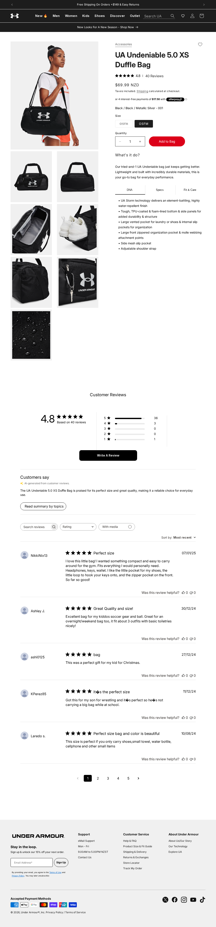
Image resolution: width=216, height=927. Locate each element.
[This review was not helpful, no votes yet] (191, 592)
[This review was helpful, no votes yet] (183, 592)
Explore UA (175, 851)
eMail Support (86, 840)
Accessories (123, 44)
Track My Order (132, 868)
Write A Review (108, 455)
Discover (117, 16)
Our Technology (178, 846)
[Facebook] (175, 900)
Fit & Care (190, 189)
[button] (201, 16)
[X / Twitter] (165, 900)
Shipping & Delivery (135, 851)
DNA (129, 189)
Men (56, 16)
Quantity (121, 133)
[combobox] (159, 14)
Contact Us (84, 857)
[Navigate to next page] (138, 778)
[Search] (172, 16)
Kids (85, 16)
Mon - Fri (83, 846)
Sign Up (61, 862)
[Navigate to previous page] (78, 778)
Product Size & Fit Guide (137, 846)
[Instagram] (184, 900)
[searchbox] (35, 526)
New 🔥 (41, 16)
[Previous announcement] (12, 5)
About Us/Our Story (180, 840)
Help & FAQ (129, 840)
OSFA (126, 125)
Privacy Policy (18, 876)
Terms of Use (55, 872)
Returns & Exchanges (135, 857)
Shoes (99, 16)
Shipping (142, 91)
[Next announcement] (204, 5)
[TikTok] (202, 900)
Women (71, 16)
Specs (160, 189)
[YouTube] (193, 900)
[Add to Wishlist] (200, 44)
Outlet (135, 16)
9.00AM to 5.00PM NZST (93, 851)
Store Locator (131, 862)
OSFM (143, 123)
